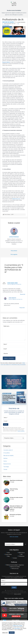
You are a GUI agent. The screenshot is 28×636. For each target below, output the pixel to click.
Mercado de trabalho (8, 22)
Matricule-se (21, 552)
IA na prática (7, 452)
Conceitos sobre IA (8, 450)
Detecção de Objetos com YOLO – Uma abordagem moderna (16, 507)
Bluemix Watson (6, 62)
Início (8, 552)
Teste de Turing (14, 489)
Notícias (5, 458)
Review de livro (7, 463)
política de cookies (17, 625)
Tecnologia (6, 466)
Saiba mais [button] (5, 632)
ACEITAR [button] (12, 632)
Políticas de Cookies (15, 566)
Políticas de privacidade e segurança (15, 565)
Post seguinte (14, 254)
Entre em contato (14, 536)
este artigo (17, 628)
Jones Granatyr (12, 297)
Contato (15, 558)
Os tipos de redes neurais (16, 497)
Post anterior (14, 250)
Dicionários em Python (15, 514)
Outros (5, 461)
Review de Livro (16, 198)
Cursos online (8, 554)
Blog (8, 556)
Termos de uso (15, 568)
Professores (21, 556)
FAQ (21, 554)
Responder (22, 294)
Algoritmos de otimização (16, 480)
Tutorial (5, 469)
